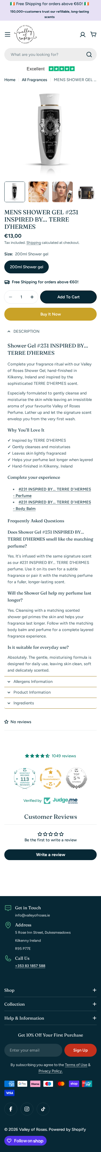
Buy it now (50, 314)
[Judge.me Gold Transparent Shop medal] (50, 778)
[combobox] (50, 54)
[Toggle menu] (7, 34)
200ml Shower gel (26, 267)
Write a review (50, 854)
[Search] (89, 54)
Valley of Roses (33, 1129)
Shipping (33, 242)
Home (9, 79)
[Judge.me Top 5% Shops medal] (76, 778)
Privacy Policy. (51, 1071)
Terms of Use (76, 1065)
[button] (50, 331)
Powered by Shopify (67, 1129)
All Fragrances (34, 79)
